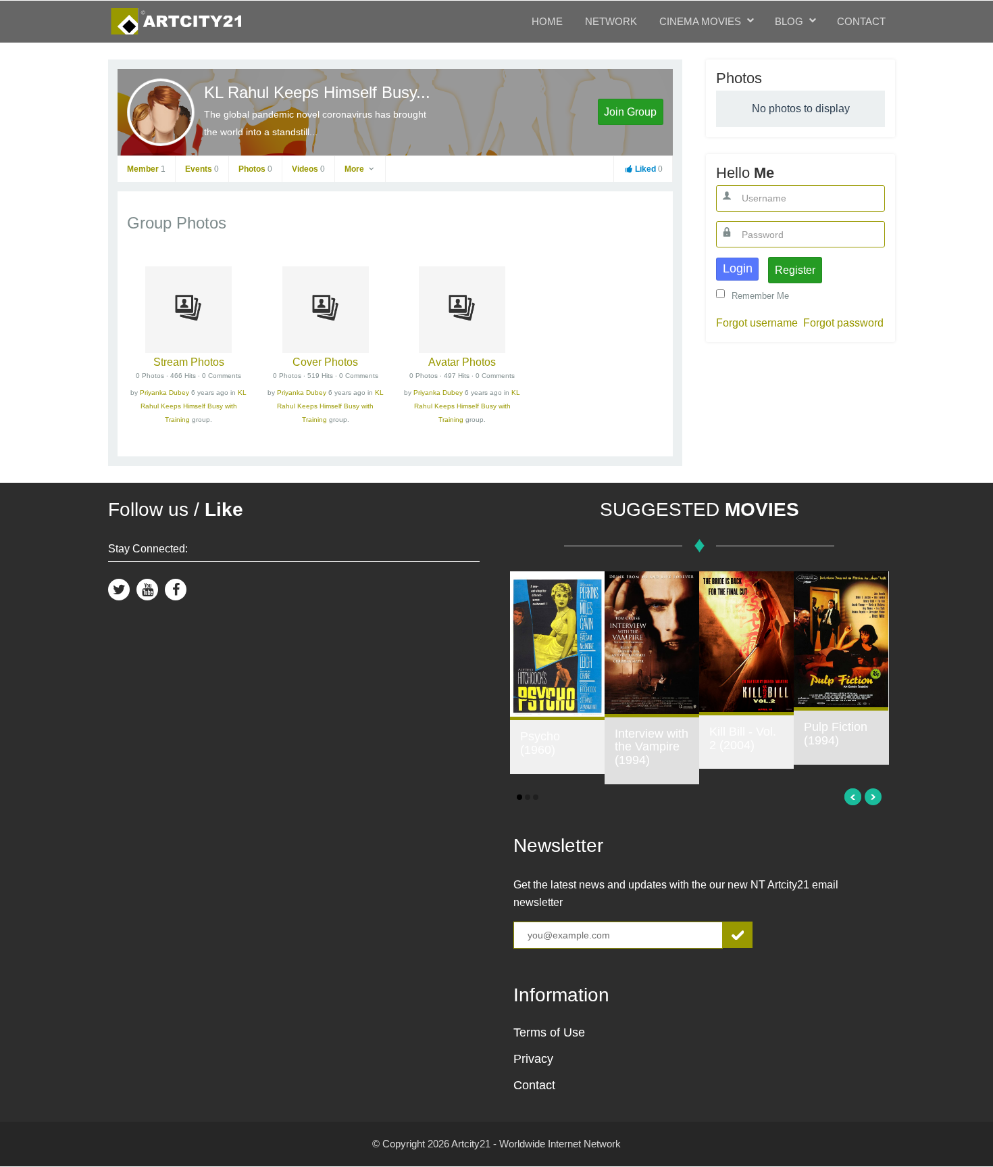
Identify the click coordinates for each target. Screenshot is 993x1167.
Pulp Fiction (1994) (835, 733)
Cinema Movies (700, 21)
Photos (255, 169)
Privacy (533, 1059)
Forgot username (757, 323)
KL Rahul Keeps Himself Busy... (317, 92)
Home (547, 21)
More (355, 169)
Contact (861, 21)
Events (202, 169)
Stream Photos (188, 362)
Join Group (630, 112)
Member (146, 169)
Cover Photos (325, 362)
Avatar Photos (462, 362)
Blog (789, 21)
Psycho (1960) (540, 743)
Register (795, 270)
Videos (308, 169)
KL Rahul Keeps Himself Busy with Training (194, 406)
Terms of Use (549, 1032)
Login (738, 268)
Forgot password (843, 323)
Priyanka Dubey (164, 392)
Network (611, 21)
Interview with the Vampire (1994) (651, 747)
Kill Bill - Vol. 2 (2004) (742, 738)
